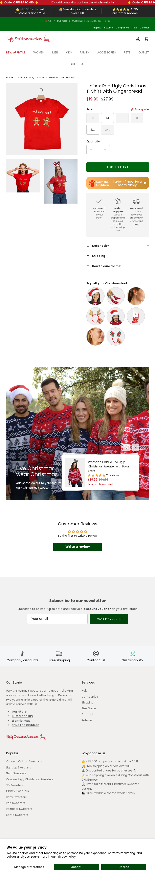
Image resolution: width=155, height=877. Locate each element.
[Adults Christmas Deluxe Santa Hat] (95, 296)
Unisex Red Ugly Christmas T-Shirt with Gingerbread (45, 77)
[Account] (137, 39)
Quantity (93, 141)
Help (134, 27)
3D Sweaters (14, 785)
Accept (76, 867)
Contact (144, 27)
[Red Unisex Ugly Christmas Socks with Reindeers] (136, 316)
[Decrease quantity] (90, 149)
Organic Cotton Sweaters (24, 761)
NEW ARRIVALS (15, 52)
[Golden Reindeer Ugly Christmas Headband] (95, 316)
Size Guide (89, 708)
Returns (108, 27)
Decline (124, 867)
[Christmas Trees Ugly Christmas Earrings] (95, 336)
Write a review (77, 546)
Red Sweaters (15, 803)
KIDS (69, 52)
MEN (55, 52)
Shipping (96, 27)
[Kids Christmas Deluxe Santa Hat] (116, 316)
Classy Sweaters (17, 791)
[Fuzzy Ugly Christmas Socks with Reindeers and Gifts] (116, 296)
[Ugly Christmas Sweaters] (28, 39)
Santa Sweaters (17, 815)
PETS (127, 52)
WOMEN (38, 52)
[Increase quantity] (106, 149)
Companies (122, 27)
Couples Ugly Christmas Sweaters (29, 779)
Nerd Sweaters (16, 773)
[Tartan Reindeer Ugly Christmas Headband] (116, 336)
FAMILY (84, 52)
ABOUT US (77, 64)
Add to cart (117, 167)
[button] (97, 475)
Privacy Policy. (66, 857)
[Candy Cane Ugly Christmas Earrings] (136, 296)
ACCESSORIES (106, 52)
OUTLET (143, 52)
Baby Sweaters (16, 797)
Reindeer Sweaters (19, 809)
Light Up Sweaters (18, 767)
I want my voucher (109, 619)
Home (9, 77)
